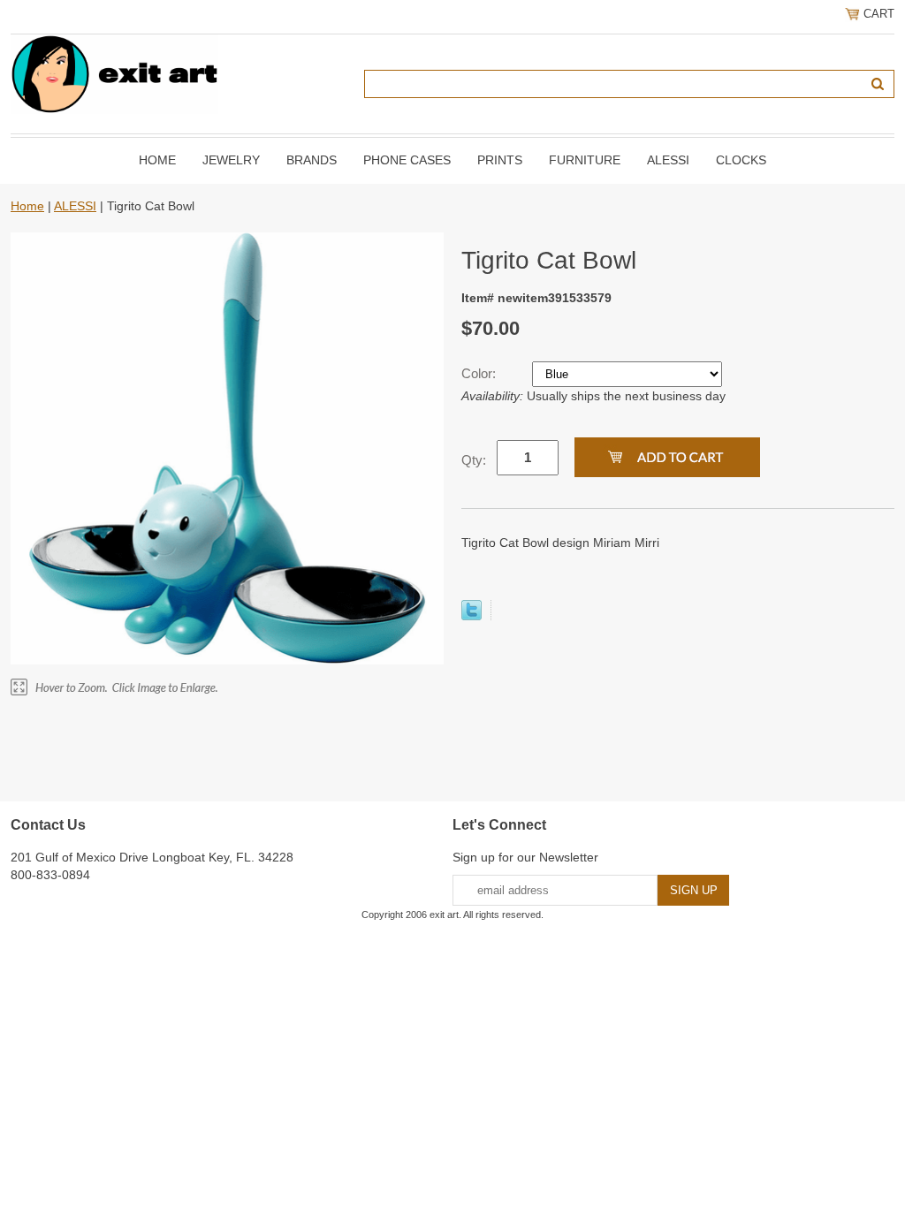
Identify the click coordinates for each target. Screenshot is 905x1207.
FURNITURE (584, 160)
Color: (480, 373)
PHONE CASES (407, 160)
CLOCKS (741, 160)
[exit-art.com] (114, 73)
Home (157, 160)
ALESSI (668, 160)
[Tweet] (471, 616)
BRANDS (311, 160)
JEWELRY (231, 160)
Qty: (473, 459)
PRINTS (499, 160)
